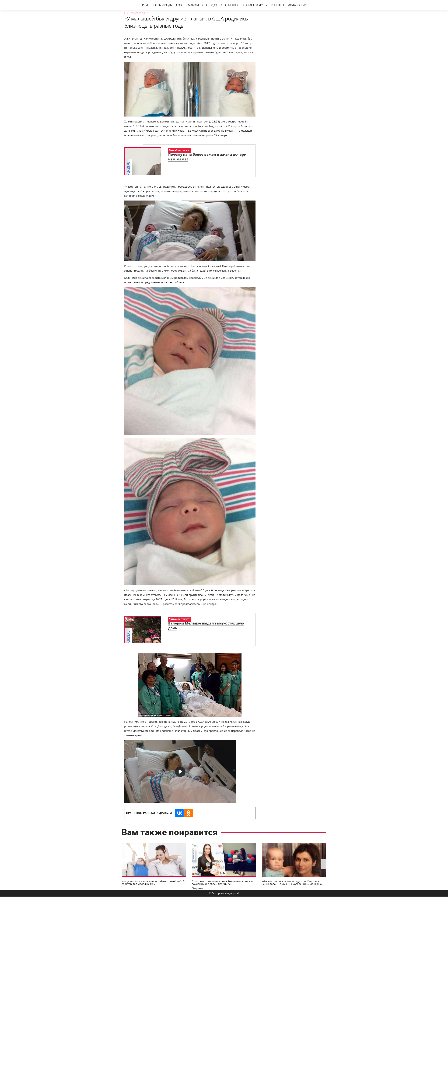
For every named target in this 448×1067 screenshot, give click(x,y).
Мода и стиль (298, 5)
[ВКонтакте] (179, 813)
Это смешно (229, 5)
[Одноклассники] (188, 813)
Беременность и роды (156, 5)
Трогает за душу (255, 5)
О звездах (209, 5)
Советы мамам (187, 5)
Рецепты (277, 5)
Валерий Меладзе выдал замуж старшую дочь (206, 625)
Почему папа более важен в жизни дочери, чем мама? (207, 157)
